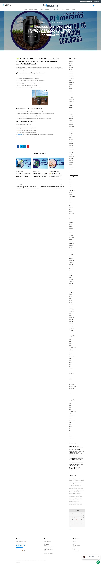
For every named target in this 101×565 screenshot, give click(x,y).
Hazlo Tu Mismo (57, 22)
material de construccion (73, 490)
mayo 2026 (71, 67)
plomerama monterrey (72, 493)
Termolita (70, 211)
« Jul (69, 529)
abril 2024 (70, 112)
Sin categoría (71, 207)
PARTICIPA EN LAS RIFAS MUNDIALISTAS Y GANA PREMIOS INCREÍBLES (40, 175)
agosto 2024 (71, 107)
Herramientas (46, 544)
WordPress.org (71, 388)
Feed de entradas (71, 384)
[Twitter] (19, 551)
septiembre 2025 (71, 82)
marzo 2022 (71, 143)
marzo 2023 (71, 124)
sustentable (71, 499)
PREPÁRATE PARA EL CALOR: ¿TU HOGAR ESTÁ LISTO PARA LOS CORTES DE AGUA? (76, 464)
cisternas (79, 480)
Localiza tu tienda (96, 1)
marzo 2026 (71, 71)
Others (70, 360)
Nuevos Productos (72, 196)
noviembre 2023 (71, 120)
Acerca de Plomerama (33, 9)
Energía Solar (71, 188)
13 (76, 519)
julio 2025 (70, 86)
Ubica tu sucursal (19, 547)
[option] (23, 169)
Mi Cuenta (74, 541)
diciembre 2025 (71, 76)
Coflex (70, 184)
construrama (79, 482)
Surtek (70, 209)
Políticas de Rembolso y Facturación (79, 552)
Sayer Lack (78, 498)
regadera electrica (72, 496)
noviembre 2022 (71, 128)
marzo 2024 (71, 114)
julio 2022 (70, 135)
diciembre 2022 (71, 126)
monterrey (70, 491)
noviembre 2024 (71, 101)
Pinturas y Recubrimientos (48, 549)
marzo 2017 (71, 169)
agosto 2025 (71, 84)
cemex (73, 480)
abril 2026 (70, 69)
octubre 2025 (71, 80)
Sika (69, 205)
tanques (70, 501)
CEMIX (70, 343)
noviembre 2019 (71, 164)
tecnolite (70, 504)
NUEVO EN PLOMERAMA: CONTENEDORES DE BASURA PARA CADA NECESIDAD (76, 448)
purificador (78, 493)
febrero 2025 (71, 95)
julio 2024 (70, 109)
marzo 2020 (71, 158)
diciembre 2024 (71, 99)
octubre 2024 (71, 103)
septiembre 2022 (71, 131)
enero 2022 (71, 147)
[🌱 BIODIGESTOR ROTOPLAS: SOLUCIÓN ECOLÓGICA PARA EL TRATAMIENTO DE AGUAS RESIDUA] (18, 146)
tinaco (77, 504)
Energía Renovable (47, 541)
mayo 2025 (71, 90)
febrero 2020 (71, 160)
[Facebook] (17, 551)
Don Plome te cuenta (45, 22)
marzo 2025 (71, 254)
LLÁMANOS (7, 4)
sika (80, 498)
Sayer (70, 203)
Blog (62, 9)
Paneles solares (75, 491)
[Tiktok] (24, 551)
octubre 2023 (71, 122)
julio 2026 (70, 63)
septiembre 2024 (71, 105)
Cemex (70, 341)
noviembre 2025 (71, 78)
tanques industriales (75, 501)
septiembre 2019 (71, 328)
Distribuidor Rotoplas (72, 485)
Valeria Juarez (54, 39)
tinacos (80, 504)
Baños (45, 550)
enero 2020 (71, 162)
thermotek (74, 504)
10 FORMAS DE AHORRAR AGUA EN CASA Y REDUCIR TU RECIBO (23, 175)
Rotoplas (70, 362)
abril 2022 (70, 141)
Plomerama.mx (20, 134)
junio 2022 (70, 137)
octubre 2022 (71, 290)
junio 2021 (70, 154)
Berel (70, 179)
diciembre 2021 (71, 309)
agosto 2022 (71, 133)
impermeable (71, 488)
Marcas (45, 545)
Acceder (70, 382)
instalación (75, 488)
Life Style (70, 192)
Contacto (67, 9)
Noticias (58, 171)
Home (26, 9)
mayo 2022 (71, 139)
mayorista (79, 490)
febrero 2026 (71, 73)
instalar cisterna (80, 488)
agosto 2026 (71, 61)
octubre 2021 (71, 152)
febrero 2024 (71, 116)
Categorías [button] (47, 9)
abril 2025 (70, 92)
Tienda (41, 9)
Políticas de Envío (76, 550)
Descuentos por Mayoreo (48, 553)
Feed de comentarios (72, 386)
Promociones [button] (55, 9)
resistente (77, 496)
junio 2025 (70, 88)
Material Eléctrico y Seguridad (49, 546)
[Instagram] (22, 551)
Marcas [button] (73, 9)
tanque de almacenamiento (77, 499)
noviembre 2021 (71, 150)
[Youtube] (20, 551)
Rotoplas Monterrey (72, 498)
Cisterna (76, 480)
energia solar (78, 485)
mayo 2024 (71, 271)
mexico (82, 490)
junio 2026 (70, 65)
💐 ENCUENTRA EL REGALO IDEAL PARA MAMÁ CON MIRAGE (55, 175)
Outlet (45, 548)
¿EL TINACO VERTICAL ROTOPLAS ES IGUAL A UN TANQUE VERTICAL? (75, 469)
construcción (74, 482)
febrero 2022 (71, 145)
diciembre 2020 (71, 156)
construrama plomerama (73, 483)
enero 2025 (71, 97)
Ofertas (70, 198)
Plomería (45, 552)
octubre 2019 (71, 166)
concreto (70, 482)
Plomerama (80, 491)
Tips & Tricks (71, 213)
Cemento (70, 480)
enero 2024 (71, 118)
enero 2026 (71, 235)
